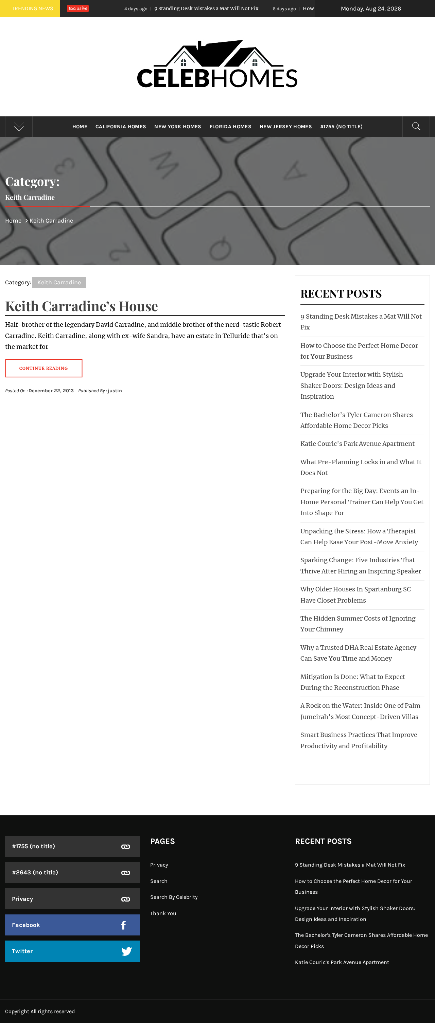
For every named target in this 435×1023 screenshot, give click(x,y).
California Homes (120, 127)
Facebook (26, 925)
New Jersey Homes (286, 127)
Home (79, 127)
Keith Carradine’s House (81, 306)
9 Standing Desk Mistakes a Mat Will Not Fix (168, 8)
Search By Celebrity (173, 897)
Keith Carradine (59, 282)
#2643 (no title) (35, 872)
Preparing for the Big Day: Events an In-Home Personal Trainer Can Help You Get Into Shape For (361, 502)
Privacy (22, 899)
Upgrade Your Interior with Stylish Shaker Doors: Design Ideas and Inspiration (351, 385)
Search (159, 881)
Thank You (163, 913)
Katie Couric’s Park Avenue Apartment (357, 444)
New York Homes (177, 127)
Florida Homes (230, 127)
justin (115, 391)
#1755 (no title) (341, 127)
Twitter (22, 951)
